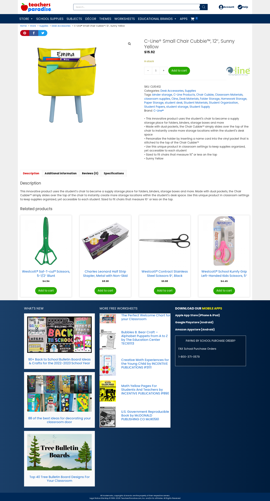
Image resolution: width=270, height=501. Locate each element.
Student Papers (154, 107)
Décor (90, 19)
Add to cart (179, 70)
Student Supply (200, 107)
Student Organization (223, 103)
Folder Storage (210, 99)
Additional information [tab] (61, 173)
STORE (24, 19)
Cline (174, 99)
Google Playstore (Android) (194, 322)
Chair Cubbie (205, 95)
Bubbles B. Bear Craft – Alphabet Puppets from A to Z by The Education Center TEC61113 (144, 337)
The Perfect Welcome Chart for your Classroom (145, 317)
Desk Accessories (172, 91)
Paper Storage (154, 103)
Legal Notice (95, 498)
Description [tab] (31, 173)
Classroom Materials (229, 95)
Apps (184, 19)
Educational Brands (155, 19)
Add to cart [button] (46, 290)
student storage (177, 107)
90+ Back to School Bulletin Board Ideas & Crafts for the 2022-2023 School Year (59, 361)
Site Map (105, 498)
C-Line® (158, 110)
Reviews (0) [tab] (90, 173)
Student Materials (196, 103)
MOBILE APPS (212, 308)
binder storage (162, 95)
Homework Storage (234, 99)
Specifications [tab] (114, 173)
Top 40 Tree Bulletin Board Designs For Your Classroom (59, 479)
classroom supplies (157, 99)
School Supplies (49, 19)
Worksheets (124, 19)
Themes (105, 19)
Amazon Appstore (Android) (195, 329)
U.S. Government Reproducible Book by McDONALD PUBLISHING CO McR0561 (145, 415)
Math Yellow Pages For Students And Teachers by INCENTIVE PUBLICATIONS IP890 (145, 389)
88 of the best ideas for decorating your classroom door (59, 420)
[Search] (204, 7)
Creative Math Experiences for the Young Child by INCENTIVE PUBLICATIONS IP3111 (145, 363)
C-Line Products (184, 95)
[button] (129, 44)
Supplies (190, 91)
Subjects (74, 19)
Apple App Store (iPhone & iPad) (197, 315)
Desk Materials (189, 99)
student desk (173, 103)
